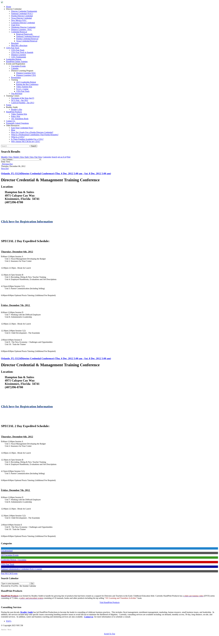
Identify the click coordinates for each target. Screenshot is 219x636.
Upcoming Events (18, 66)
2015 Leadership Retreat (26, 82)
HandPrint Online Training (17, 61)
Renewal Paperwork (24, 34)
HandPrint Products (14, 112)
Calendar (14, 68)
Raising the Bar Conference (27, 84)
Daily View (29, 157)
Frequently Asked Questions (17, 123)
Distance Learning (18, 55)
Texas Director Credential (21, 18)
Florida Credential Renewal (27, 39)
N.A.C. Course (22, 89)
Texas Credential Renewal (26, 41)
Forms (8, 105)
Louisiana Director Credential (23, 23)
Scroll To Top (109, 634)
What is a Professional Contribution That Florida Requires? (34, 135)
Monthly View (7, 157)
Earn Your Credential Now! (22, 128)
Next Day (5, 168)
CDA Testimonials (18, 57)
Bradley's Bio (16, 109)
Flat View (38, 157)
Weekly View (18, 157)
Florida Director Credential (22, 16)
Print (68, 157)
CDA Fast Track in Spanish (22, 52)
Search (33, 146)
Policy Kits (15, 116)
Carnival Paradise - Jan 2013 (22, 103)
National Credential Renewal (27, 36)
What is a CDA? (17, 137)
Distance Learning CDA (26, 75)
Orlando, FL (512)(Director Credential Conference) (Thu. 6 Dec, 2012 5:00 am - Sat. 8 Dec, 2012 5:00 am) (56, 173)
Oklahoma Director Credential (23, 27)
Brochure (15, 43)
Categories (47, 157)
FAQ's (8, 621)
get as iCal (62, 157)
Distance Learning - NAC (21, 29)
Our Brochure (16, 93)
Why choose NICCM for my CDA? (25, 141)
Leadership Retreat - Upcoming (13, 560)
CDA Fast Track (12, 48)
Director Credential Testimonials (24, 11)
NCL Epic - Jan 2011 (19, 100)
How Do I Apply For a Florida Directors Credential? (32, 132)
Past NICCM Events (9, 573)
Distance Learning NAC (26, 73)
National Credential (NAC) (22, 13)
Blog (13, 130)
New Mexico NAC (19, 20)
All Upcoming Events (10, 555)
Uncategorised (7, 551)
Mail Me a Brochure (19, 45)
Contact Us (10, 121)
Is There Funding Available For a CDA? (27, 139)
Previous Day (7, 164)
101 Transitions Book (19, 119)
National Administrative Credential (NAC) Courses (21, 569)
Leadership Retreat (13, 59)
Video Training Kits (24, 87)
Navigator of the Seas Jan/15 (22, 98)
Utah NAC (15, 25)
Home (8, 7)
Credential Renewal (19, 32)
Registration (16, 77)
